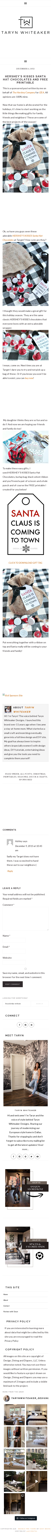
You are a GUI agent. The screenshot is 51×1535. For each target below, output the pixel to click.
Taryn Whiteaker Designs (25, 32)
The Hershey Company (24, 92)
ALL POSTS (26, 774)
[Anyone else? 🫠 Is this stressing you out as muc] (36, 1437)
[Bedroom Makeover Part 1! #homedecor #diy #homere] (36, 1414)
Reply (10, 871)
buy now (29, 378)
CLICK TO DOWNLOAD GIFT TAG (25, 562)
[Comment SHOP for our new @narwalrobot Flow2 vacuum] (14, 1459)
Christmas (39, 774)
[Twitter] (31, 1156)
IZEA (41, 92)
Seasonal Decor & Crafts (32, 777)
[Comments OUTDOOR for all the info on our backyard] (14, 1481)
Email (6, 946)
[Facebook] (19, 1024)
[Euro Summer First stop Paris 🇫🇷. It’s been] (36, 1459)
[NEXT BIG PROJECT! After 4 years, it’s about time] (14, 1437)
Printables (9, 777)
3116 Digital (31, 1531)
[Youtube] (37, 1156)
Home (5, 1294)
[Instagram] (25, 1024)
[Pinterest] (31, 1024)
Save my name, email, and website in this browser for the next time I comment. (24, 975)
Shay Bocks (45, 1529)
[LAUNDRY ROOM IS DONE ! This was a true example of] (14, 1503)
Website (7, 957)
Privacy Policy (12, 1340)
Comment (8, 904)
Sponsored (25, 780)
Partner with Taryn (10, 1312)
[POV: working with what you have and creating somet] (36, 1481)
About (5, 1300)
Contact (6, 1306)
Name (6, 935)
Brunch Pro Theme (27, 1529)
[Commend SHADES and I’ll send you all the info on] (14, 1414)
